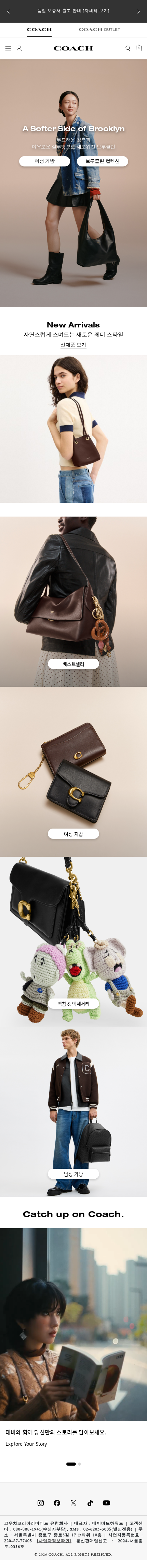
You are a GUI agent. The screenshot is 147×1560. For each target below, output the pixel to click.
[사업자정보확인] (54, 1541)
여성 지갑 (73, 833)
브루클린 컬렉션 (102, 161)
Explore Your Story (26, 1443)
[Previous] (8, 11)
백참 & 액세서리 (73, 1003)
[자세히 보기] (96, 11)
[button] (71, 1464)
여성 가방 (45, 161)
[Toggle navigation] (8, 48)
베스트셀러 (73, 663)
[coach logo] (73, 48)
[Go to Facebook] (57, 1503)
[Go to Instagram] (41, 1503)
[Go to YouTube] (106, 1503)
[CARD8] (73, 429)
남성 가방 (73, 1173)
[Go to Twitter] (73, 1503)
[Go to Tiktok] (90, 1503)
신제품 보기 (73, 345)
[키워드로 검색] (128, 48)
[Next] (139, 11)
